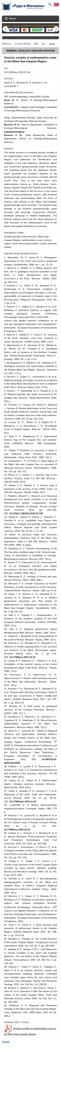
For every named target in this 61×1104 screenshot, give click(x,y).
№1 (43, 43)
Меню (12, 18)
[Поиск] (50, 4)
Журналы (6, 43)
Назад (52, 43)
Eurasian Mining (22, 43)
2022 (36, 43)
